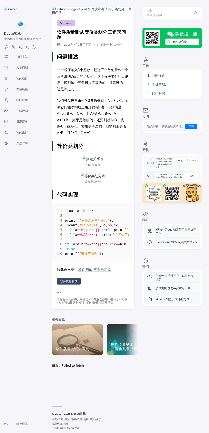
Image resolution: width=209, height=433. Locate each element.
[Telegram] (20, 48)
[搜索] (196, 13)
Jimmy (70, 427)
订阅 (191, 126)
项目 (79, 419)
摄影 (66, 419)
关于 (98, 419)
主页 (54, 419)
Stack (60, 427)
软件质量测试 (68, 281)
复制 (123, 211)
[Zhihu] (27, 48)
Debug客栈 (12, 33)
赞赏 (92, 419)
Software (66, 23)
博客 (60, 419)
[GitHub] (6, 48)
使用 (85, 419)
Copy (179, 160)
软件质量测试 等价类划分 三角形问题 (91, 34)
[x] (13, 48)
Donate (191, 160)
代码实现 (158, 93)
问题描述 (158, 75)
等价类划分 (160, 84)
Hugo (60, 423)
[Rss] (34, 48)
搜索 (149, 10)
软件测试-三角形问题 (94, 269)
